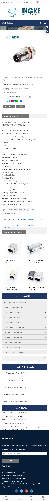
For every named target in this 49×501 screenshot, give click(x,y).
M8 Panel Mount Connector (20, 89)
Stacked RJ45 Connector (13, 337)
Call (18, 499)
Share (6, 499)
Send (10, 460)
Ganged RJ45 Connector (13, 332)
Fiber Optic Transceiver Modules (15, 302)
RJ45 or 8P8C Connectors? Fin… (16, 387)
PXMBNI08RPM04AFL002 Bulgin (17, 210)
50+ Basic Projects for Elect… (14, 380)
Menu (30, 499)
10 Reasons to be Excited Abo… (15, 373)
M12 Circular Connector (12, 312)
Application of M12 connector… (15, 394)
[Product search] (44, 358)
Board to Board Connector (13, 307)
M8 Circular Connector (12, 317)
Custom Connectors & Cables (14, 352)
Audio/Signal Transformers (13, 342)
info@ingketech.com (16, 423)
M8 (33, 210)
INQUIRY (9, 106)
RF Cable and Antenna (12, 347)
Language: (32, 2)
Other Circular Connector (13, 322)
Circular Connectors (9, 213)
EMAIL (21, 106)
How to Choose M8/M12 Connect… (17, 402)
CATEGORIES (7, 23)
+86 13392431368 (19, 420)
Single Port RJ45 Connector (14, 327)
